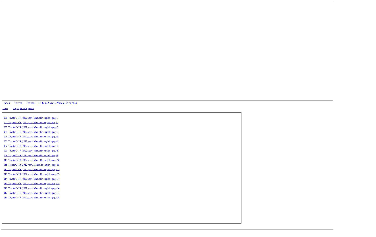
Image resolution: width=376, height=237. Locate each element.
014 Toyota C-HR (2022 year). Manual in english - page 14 (31, 179)
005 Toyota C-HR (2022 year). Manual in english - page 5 (31, 136)
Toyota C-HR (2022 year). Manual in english (51, 102)
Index (7, 102)
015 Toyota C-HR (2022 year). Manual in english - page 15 (31, 183)
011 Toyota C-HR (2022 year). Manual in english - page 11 (31, 165)
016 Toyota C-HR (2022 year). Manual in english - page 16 (31, 188)
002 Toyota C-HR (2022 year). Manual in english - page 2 (31, 122)
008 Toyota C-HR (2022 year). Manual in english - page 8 (31, 150)
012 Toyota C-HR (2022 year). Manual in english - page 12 (31, 169)
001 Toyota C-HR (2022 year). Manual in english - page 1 (31, 118)
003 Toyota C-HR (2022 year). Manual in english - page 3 (31, 127)
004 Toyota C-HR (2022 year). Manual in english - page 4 (31, 132)
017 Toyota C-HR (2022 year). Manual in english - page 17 (31, 193)
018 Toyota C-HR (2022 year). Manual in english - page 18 (31, 197)
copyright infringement (23, 108)
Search (5, 109)
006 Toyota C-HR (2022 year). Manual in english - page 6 (31, 141)
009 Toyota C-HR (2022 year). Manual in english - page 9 (31, 155)
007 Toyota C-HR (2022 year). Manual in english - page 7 (31, 146)
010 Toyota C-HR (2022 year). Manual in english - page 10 (31, 160)
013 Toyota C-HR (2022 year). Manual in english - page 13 (31, 174)
